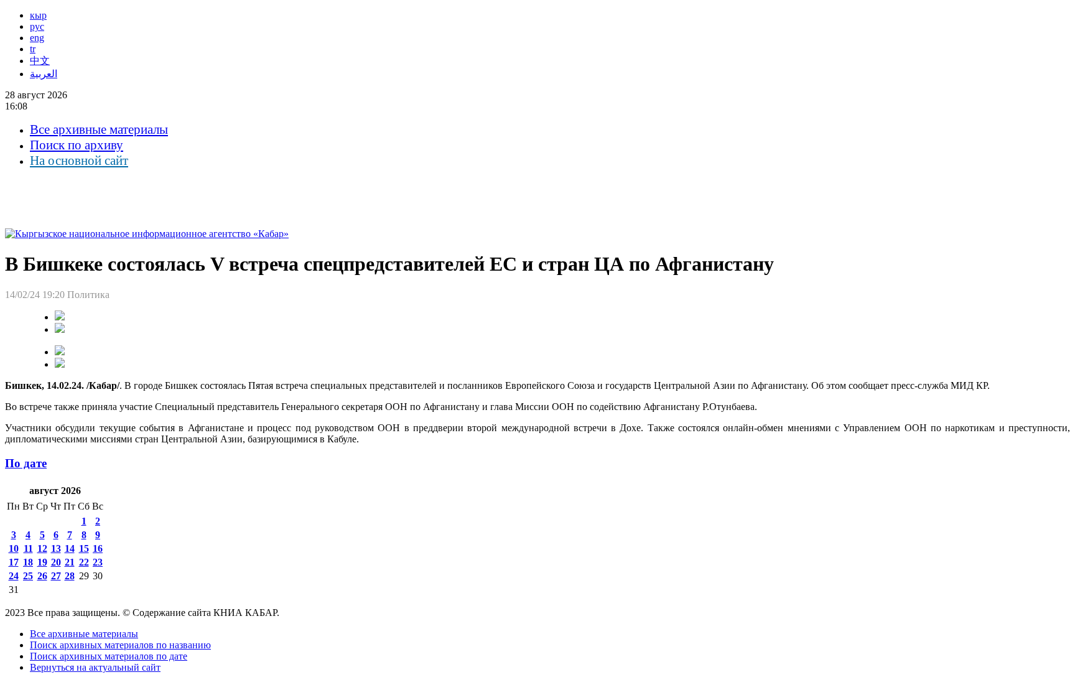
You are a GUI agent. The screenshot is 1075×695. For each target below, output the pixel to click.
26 (42, 576)
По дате (26, 463)
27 (56, 576)
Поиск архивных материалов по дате (108, 656)
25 (28, 576)
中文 (40, 60)
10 (14, 548)
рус (37, 26)
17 (14, 562)
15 (84, 548)
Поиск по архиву (76, 145)
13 (56, 548)
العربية (43, 73)
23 (98, 562)
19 (42, 562)
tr (32, 49)
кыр (38, 15)
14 (70, 548)
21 (70, 562)
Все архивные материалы (99, 129)
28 (70, 576)
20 (56, 562)
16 (98, 548)
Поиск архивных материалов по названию (120, 645)
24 (14, 576)
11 (28, 548)
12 (42, 548)
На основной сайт (79, 160)
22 (84, 562)
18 (28, 562)
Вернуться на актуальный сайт (95, 667)
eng (37, 37)
